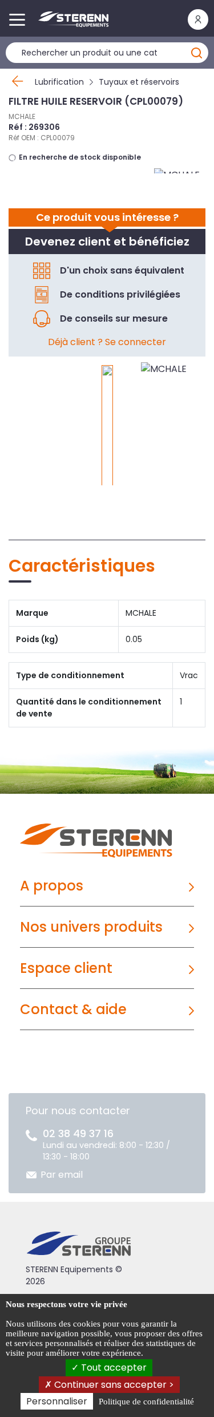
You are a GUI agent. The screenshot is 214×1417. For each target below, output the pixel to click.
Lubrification (59, 82)
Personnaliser (56, 1401)
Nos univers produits (91, 926)
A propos (51, 885)
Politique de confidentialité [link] (146, 1401)
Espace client (66, 968)
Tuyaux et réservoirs (139, 82)
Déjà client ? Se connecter (107, 342)
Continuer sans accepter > (113, 1384)
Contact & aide (73, 1009)
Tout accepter (113, 1367)
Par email (62, 1174)
